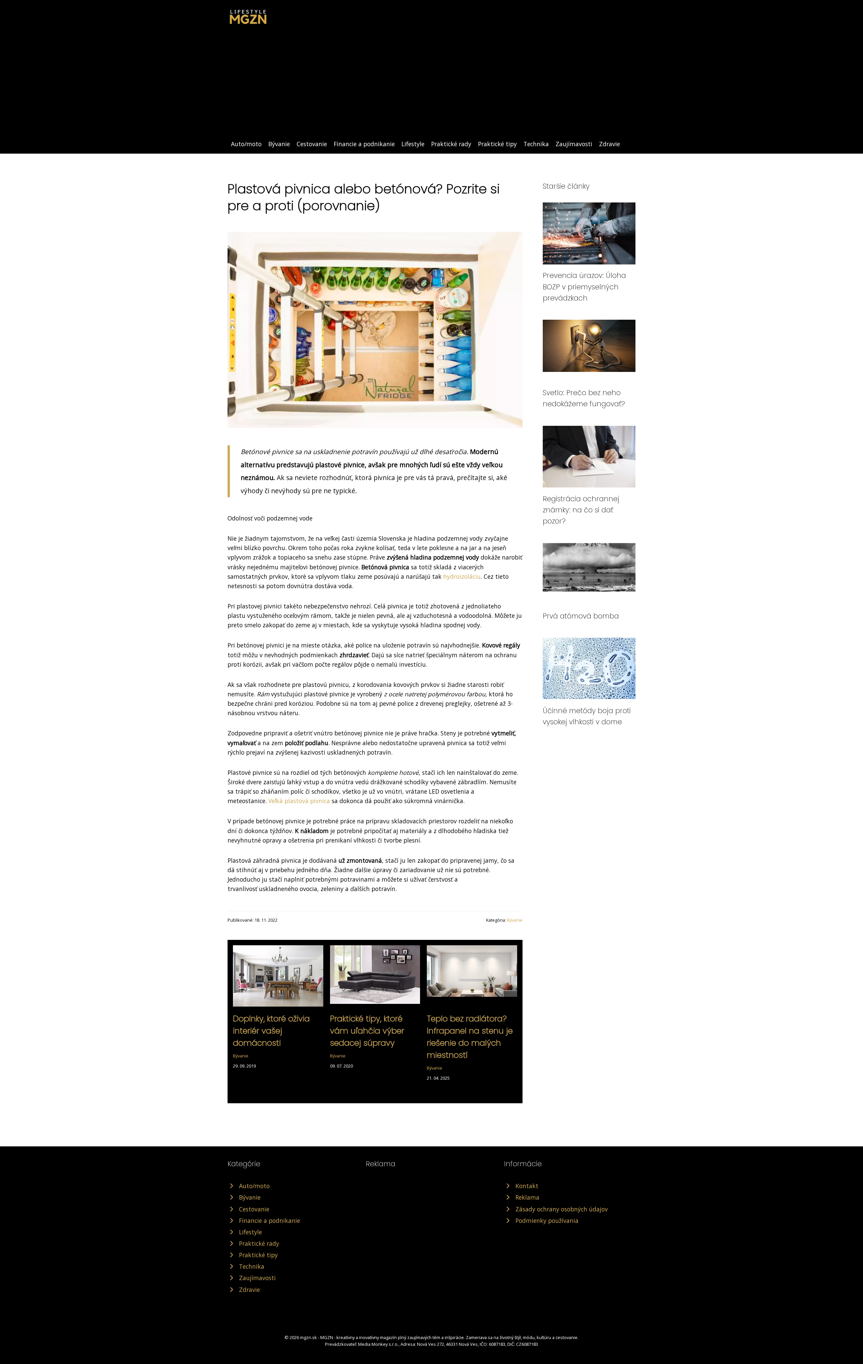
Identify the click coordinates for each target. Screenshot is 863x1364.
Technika (536, 144)
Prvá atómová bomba (581, 616)
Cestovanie (312, 144)
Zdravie (609, 144)
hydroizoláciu (462, 576)
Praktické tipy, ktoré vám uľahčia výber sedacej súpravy (367, 1030)
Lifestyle (412, 144)
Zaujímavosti (574, 144)
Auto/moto (246, 144)
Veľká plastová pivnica (299, 801)
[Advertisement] (431, 88)
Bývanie (279, 144)
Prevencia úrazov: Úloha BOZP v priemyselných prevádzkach (584, 287)
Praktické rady (451, 144)
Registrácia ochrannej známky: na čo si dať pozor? (581, 510)
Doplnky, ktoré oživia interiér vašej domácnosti (271, 1030)
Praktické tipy (497, 144)
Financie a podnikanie (364, 144)
